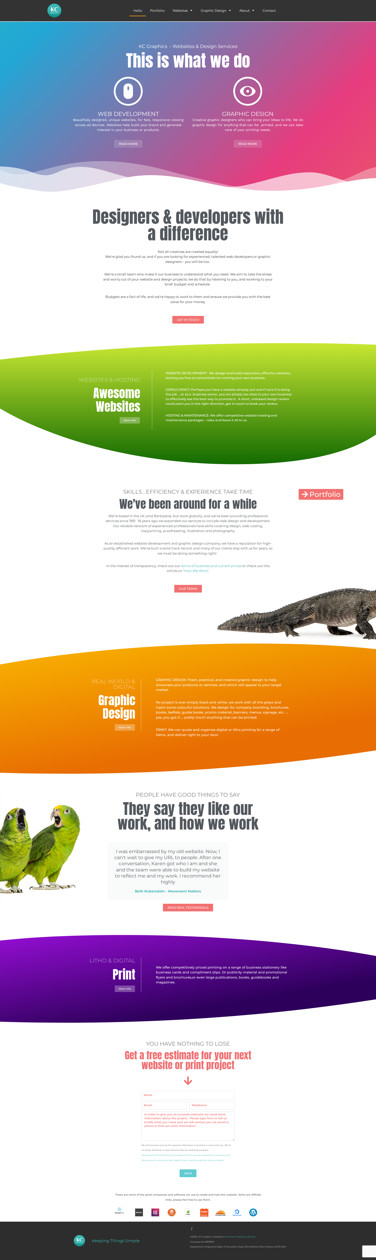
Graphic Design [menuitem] (213, 11)
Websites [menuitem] (180, 11)
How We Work (196, 571)
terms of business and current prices (211, 566)
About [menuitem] (244, 11)
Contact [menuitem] (269, 11)
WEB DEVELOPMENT (128, 113)
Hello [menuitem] (137, 11)
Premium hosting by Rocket (240, 1236)
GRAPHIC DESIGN (248, 113)
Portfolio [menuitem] (157, 11)
